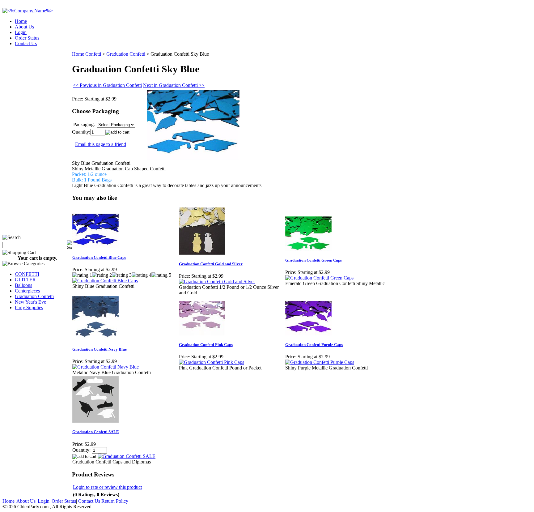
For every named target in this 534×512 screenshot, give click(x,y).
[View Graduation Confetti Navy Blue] (105, 366)
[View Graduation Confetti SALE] (126, 456)
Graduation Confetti (34, 296)
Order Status (27, 38)
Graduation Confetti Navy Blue (99, 349)
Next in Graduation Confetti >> (174, 85)
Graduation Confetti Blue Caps (99, 257)
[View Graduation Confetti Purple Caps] (319, 362)
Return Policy (114, 501)
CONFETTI (27, 274)
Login (21, 32)
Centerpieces (27, 290)
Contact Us (26, 43)
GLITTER (25, 279)
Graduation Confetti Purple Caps (314, 344)
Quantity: (81, 131)
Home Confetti (86, 54)
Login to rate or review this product (107, 487)
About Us (24, 26)
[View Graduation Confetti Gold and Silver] (217, 281)
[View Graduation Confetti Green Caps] (319, 277)
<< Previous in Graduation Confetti (107, 85)
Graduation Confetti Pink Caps (206, 344)
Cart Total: (509, 41)
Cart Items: (475, 41)
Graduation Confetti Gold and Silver (211, 264)
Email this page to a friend (100, 144)
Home (21, 21)
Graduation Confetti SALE (95, 431)
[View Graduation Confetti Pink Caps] (211, 362)
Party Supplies (29, 307)
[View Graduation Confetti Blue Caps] (105, 280)
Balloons (23, 285)
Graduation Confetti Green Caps (313, 260)
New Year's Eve (30, 302)
